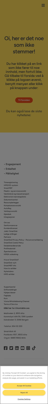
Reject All (24, 393)
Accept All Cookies (24, 386)
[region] (24, 385)
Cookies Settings (24, 399)
